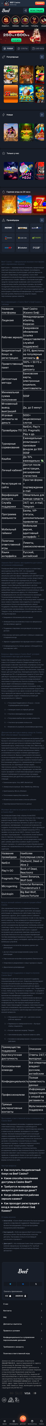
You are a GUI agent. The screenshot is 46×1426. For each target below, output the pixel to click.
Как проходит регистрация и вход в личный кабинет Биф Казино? (20, 1207)
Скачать (40, 3)
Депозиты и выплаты (12, 1324)
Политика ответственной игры (16, 1353)
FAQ (4, 1317)
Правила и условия (11, 1331)
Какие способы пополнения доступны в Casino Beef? (19, 1180)
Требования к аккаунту (13, 1347)
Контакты (7, 1311)
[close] (2, 3)
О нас (5, 1304)
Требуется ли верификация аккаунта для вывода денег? (19, 1188)
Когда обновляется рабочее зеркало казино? (20, 1196)
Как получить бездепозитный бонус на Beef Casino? (20, 1171)
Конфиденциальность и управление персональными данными (18, 1338)
